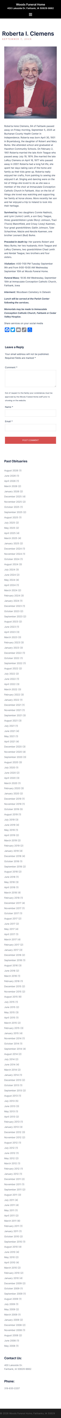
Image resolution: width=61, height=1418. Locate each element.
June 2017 (9, 923)
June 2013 (9, 1106)
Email (9, 421)
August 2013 (11, 1095)
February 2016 (12, 981)
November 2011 (12, 1184)
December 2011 (12, 1179)
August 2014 (11, 1054)
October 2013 (11, 1085)
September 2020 (13, 757)
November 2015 (12, 991)
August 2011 (10, 1194)
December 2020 (13, 746)
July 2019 (9, 819)
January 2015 (11, 1033)
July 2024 (9, 569)
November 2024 (13, 553)
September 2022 (13, 663)
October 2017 (11, 913)
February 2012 (12, 1168)
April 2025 (10, 533)
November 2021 (12, 710)
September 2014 (13, 1048)
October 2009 (11, 1288)
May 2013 (9, 1111)
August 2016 (11, 965)
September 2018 (13, 866)
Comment (11, 367)
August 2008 (11, 1335)
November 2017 (12, 908)
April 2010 (9, 1262)
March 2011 (10, 1220)
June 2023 (10, 626)
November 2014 (12, 1038)
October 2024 (11, 559)
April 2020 (10, 778)
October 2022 (11, 658)
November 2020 (13, 751)
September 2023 (13, 616)
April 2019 (9, 835)
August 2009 (11, 1298)
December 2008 (13, 1325)
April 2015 (9, 1017)
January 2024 (11, 600)
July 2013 (9, 1101)
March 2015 (10, 1022)
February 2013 (12, 1121)
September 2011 (13, 1189)
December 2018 (12, 856)
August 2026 (11, 470)
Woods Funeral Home (30, 4)
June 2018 (9, 876)
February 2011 (11, 1226)
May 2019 (9, 830)
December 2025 (13, 496)
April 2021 (9, 741)
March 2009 (10, 1314)
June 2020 (10, 772)
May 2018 (9, 882)
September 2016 (13, 960)
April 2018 (9, 887)
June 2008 (10, 1340)
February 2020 (12, 788)
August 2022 (11, 668)
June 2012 (9, 1153)
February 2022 (12, 694)
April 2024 (10, 585)
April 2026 (10, 481)
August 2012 (11, 1142)
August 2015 (11, 996)
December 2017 (12, 903)
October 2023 (11, 611)
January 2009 (11, 1319)
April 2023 (10, 632)
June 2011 (9, 1205)
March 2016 (10, 975)
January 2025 (11, 543)
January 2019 (11, 850)
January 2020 (11, 793)
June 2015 (9, 1007)
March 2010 (10, 1267)
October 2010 (11, 1236)
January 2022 (11, 699)
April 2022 (10, 684)
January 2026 (11, 491)
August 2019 (11, 814)
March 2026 (10, 486)
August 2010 (11, 1246)
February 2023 (12, 642)
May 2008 (9, 1345)
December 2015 (12, 986)
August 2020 (11, 762)
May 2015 (9, 1012)
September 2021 (13, 715)
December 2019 (12, 798)
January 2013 (11, 1127)
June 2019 (9, 824)
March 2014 (10, 1069)
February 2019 (12, 845)
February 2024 (12, 595)
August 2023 (11, 621)
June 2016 (9, 970)
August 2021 (11, 720)
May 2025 (9, 527)
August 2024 (11, 564)
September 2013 (13, 1090)
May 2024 (9, 579)
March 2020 (10, 783)
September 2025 (13, 512)
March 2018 (10, 892)
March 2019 (10, 840)
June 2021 (9, 731)
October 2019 (11, 809)
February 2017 (11, 944)
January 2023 (11, 647)
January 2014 (11, 1075)
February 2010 (12, 1272)
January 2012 (11, 1173)
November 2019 (12, 804)
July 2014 (9, 1059)
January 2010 (11, 1278)
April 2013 (9, 1116)
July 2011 (9, 1200)
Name (9, 407)
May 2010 (9, 1257)
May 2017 (9, 929)
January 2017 (11, 949)
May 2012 (9, 1158)
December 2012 (12, 1132)
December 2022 (13, 652)
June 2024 (10, 574)
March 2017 (10, 939)
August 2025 (11, 517)
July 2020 (9, 767)
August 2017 (11, 918)
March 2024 (10, 590)
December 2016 (12, 955)
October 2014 (11, 1043)
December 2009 (13, 1283)
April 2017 (9, 934)
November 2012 (12, 1137)
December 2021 (12, 704)
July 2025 (9, 522)
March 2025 (10, 538)
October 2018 (11, 861)
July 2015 (9, 1001)
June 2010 (9, 1252)
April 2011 (9, 1215)
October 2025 (11, 507)
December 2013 (12, 1080)
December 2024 (13, 548)
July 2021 (9, 725)
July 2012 (9, 1147)
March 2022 (10, 689)
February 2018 (12, 897)
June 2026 (10, 475)
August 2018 (11, 871)
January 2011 (11, 1231)
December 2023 (13, 606)
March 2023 (10, 637)
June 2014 (9, 1064)
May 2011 (9, 1210)
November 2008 (13, 1330)
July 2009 (9, 1304)
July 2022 (9, 673)
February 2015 (12, 1028)
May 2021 (9, 736)
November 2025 (13, 501)
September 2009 (13, 1293)
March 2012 (10, 1163)
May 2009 (9, 1309)
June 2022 (10, 678)
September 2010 (13, 1241)
